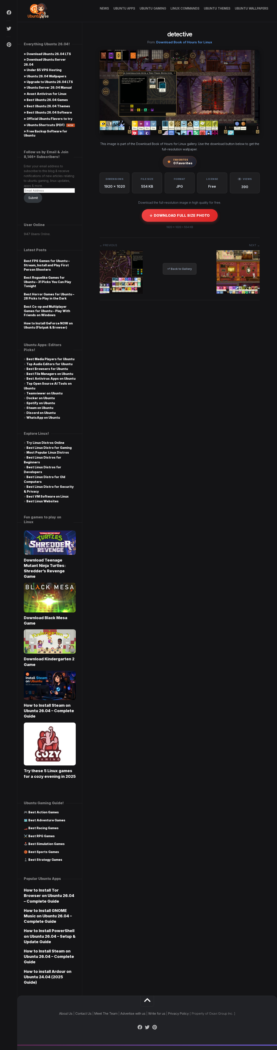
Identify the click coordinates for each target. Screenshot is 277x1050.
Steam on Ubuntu (39, 408)
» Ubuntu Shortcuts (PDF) (49, 125)
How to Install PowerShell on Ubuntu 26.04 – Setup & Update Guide (50, 936)
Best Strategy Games (45, 859)
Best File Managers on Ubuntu (49, 374)
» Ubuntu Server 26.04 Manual (48, 87)
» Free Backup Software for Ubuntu (45, 133)
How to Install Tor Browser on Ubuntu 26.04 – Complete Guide (49, 895)
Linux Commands (185, 8)
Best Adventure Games (46, 820)
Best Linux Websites (42, 501)
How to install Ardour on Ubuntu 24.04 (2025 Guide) (47, 977)
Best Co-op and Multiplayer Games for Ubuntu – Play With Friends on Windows (47, 311)
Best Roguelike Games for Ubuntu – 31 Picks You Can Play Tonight (47, 282)
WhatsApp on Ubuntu (43, 417)
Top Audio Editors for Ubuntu (49, 364)
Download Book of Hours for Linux (184, 42)
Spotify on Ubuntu (40, 403)
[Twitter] (8, 28)
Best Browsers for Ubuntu (47, 369)
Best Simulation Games (46, 844)
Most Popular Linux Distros (47, 452)
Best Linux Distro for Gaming (49, 447)
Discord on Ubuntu (41, 413)
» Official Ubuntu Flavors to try (48, 118)
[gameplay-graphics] (238, 292)
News (104, 8)
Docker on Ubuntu (40, 398)
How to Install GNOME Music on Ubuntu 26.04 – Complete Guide (48, 916)
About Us (65, 1013)
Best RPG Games (41, 836)
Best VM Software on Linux (47, 496)
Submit (33, 198)
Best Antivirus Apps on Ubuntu (51, 378)
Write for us (156, 1013)
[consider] (121, 292)
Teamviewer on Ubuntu (44, 393)
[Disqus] (180, 369)
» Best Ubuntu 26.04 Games (46, 100)
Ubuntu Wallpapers (251, 8)
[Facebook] (8, 12)
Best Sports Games (43, 852)
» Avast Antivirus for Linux (45, 94)
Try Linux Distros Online (45, 442)
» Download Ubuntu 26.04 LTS (47, 54)
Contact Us (83, 1013)
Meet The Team (106, 1013)
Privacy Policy (178, 1013)
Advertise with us (132, 1013)
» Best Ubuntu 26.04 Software (48, 112)
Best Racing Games (43, 828)
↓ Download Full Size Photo (180, 215)
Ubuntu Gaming (153, 8)
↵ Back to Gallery (179, 268)
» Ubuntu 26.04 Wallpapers (45, 76)
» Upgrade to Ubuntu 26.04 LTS (48, 82)
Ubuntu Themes (217, 8)
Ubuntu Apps (124, 8)
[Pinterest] (8, 44)
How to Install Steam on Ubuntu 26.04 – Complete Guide (49, 710)
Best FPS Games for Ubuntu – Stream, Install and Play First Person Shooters (47, 265)
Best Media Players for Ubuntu (50, 359)
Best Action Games (43, 812)
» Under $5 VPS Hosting (42, 70)
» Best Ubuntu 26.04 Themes (47, 106)
